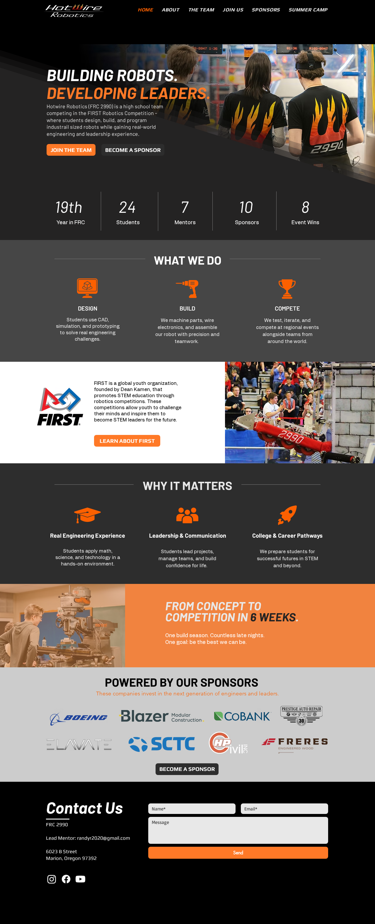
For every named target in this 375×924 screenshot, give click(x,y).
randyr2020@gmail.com (103, 838)
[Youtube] (80, 879)
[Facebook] (66, 879)
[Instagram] (51, 879)
